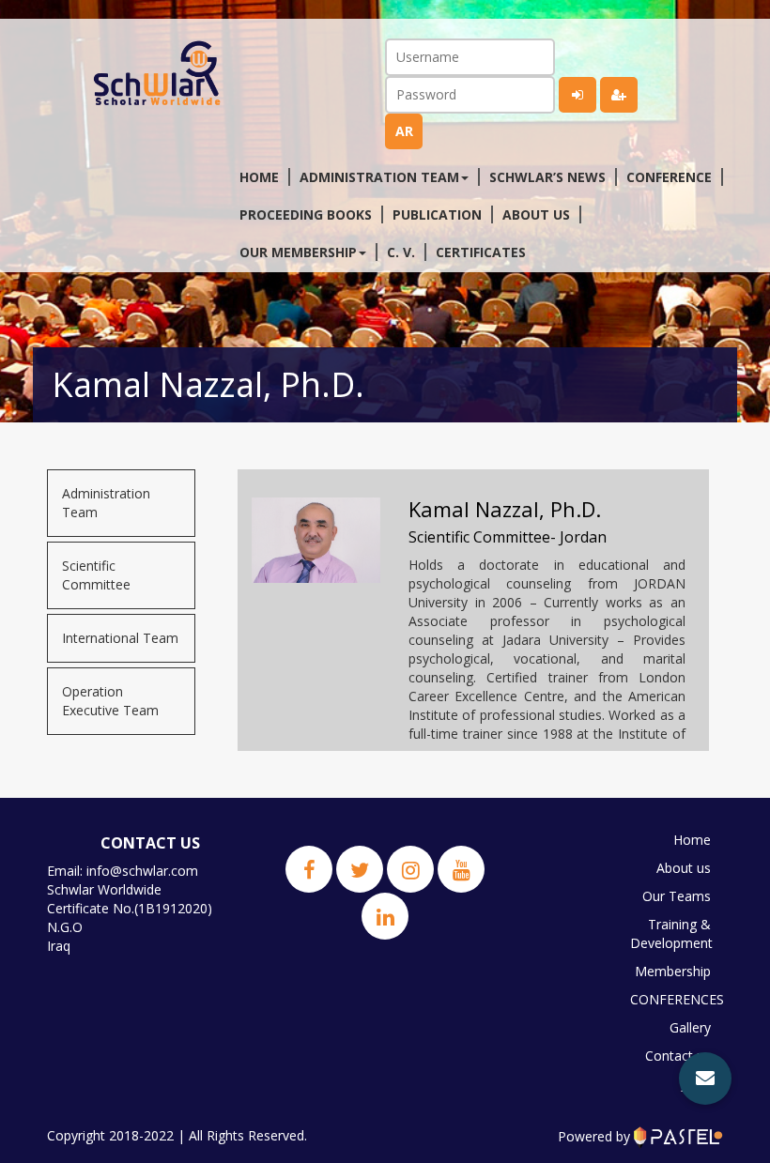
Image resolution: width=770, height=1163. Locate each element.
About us (536, 214)
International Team (120, 638)
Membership (673, 971)
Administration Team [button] (379, 177)
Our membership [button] (298, 252)
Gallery (690, 1027)
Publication (437, 214)
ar (404, 131)
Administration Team (106, 502)
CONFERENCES (675, 999)
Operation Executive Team (110, 700)
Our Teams (676, 896)
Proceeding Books (305, 214)
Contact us (678, 1055)
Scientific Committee (96, 575)
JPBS (696, 1084)
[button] (705, 1078)
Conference (669, 177)
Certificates (481, 252)
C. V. (401, 252)
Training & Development (671, 933)
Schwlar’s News (547, 177)
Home (259, 177)
